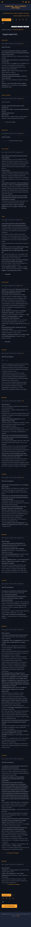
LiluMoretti (15, 29)
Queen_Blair (5, 40)
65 (22, 219)
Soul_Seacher (5, 148)
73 (23, 758)
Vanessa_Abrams (6, 95)
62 (22, 98)
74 (23, 864)
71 (23, 583)
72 (23, 629)
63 (22, 133)
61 (22, 43)
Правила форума (17, 15)
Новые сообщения (18, 13)
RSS (28, 15)
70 (23, 537)
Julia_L (3, 216)
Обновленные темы (8, 13)
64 (22, 152)
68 (23, 400)
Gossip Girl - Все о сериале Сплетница (15, 7)
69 (23, 477)
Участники (26, 13)
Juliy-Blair (4, 349)
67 (23, 353)
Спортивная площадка (13, 853)
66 (22, 285)
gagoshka (20, 29)
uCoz (18, 915)
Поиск (24, 15)
